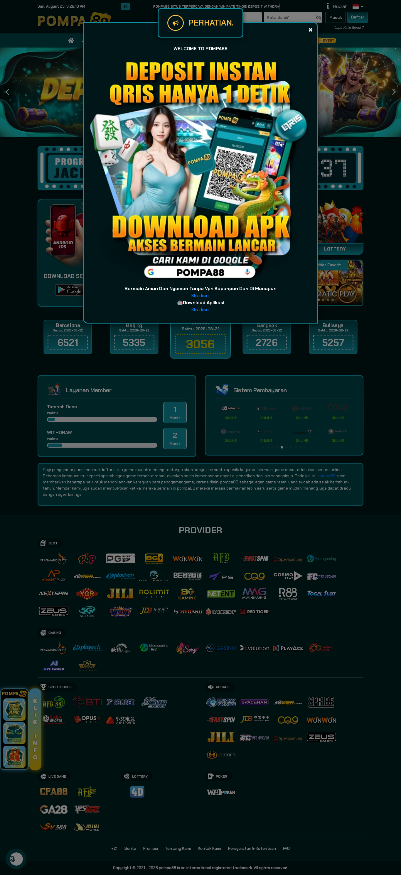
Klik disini (200, 295)
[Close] (310, 29)
